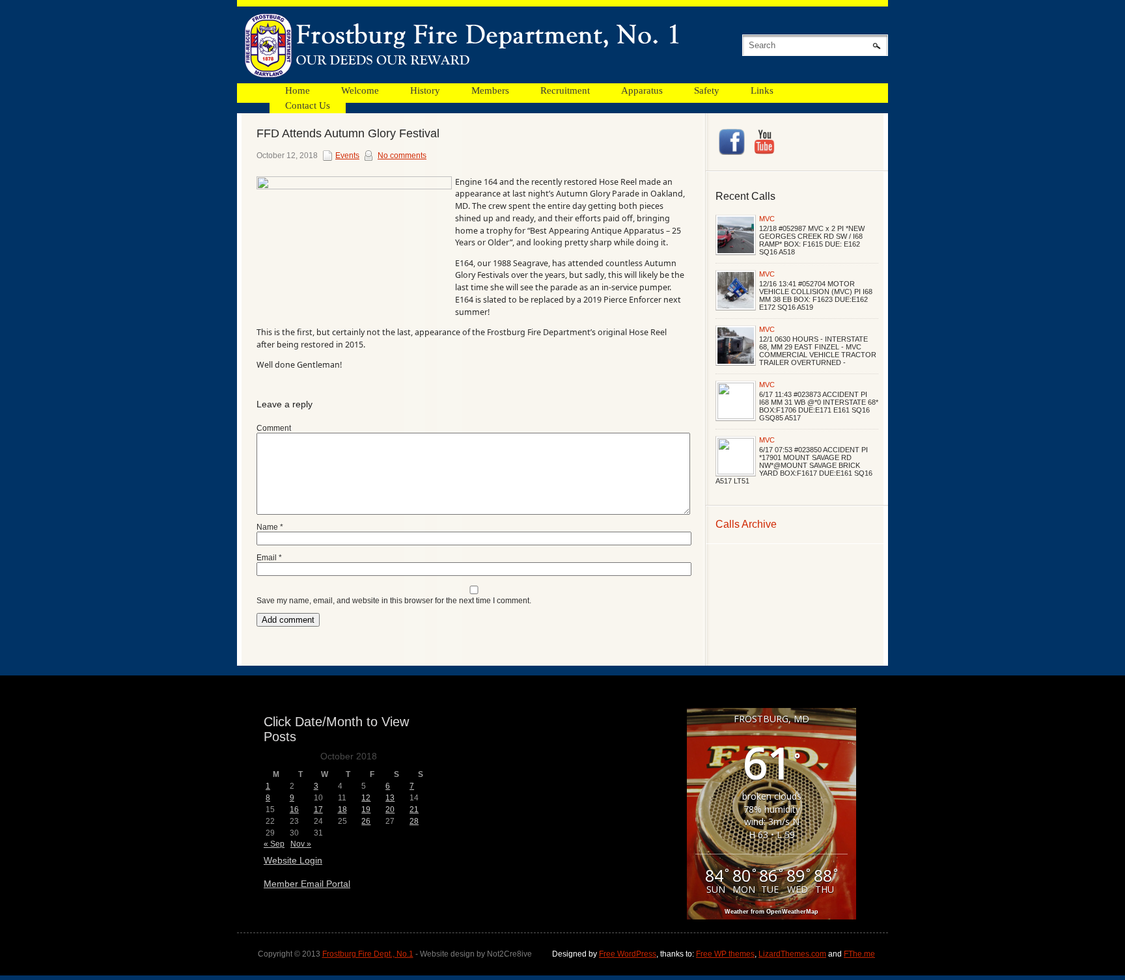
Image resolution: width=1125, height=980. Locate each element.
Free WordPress (627, 954)
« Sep (274, 844)
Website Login (293, 860)
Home (297, 90)
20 (390, 809)
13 (390, 797)
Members (490, 90)
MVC (767, 219)
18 (342, 809)
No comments (402, 155)
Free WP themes (725, 954)
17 (318, 809)
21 (414, 809)
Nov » (300, 844)
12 (365, 797)
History (425, 90)
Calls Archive (746, 524)
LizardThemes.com (792, 954)
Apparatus (642, 90)
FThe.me (859, 954)
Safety (706, 90)
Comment (274, 428)
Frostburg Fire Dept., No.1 (367, 954)
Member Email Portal (307, 883)
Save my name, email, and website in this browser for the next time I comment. (394, 600)
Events (347, 155)
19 (365, 809)
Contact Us (307, 105)
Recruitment (565, 90)
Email (269, 557)
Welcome (360, 90)
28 (414, 821)
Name (270, 527)
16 (294, 809)
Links (762, 90)
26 (365, 821)
